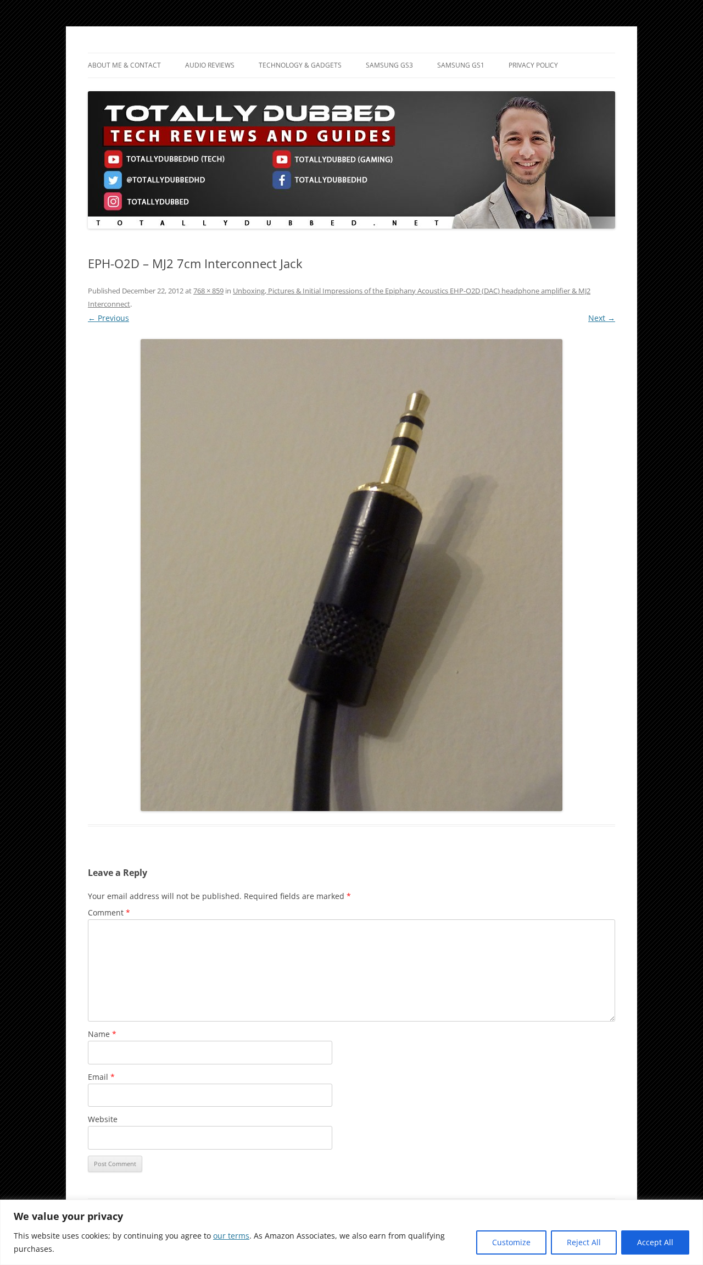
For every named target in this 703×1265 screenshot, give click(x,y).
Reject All (584, 1242)
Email (101, 1077)
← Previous (108, 318)
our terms (231, 1235)
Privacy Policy (533, 65)
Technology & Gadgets (300, 65)
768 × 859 (208, 291)
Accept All (655, 1242)
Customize (511, 1242)
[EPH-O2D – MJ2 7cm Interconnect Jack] (351, 575)
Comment (109, 912)
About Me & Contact (124, 65)
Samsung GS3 (389, 65)
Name (102, 1034)
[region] (351, 1232)
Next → (601, 318)
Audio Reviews (210, 65)
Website (103, 1119)
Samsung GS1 (460, 65)
